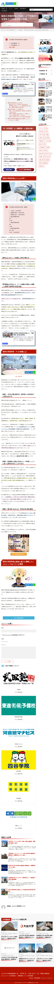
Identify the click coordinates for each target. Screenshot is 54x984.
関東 (40, 163)
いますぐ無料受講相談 (25, 169)
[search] (52, 10)
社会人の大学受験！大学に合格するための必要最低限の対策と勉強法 (49, 93)
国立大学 (41, 144)
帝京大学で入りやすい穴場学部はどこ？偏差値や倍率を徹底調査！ (9, 937)
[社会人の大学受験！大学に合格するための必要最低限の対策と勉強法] (42, 93)
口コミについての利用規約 (10, 635)
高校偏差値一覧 (43, 70)
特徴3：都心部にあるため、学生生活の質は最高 (19, 116)
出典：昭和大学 (18, 376)
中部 (46, 131)
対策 (40, 150)
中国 (46, 128)
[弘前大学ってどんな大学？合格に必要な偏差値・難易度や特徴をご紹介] (4, 844)
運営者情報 (37, 978)
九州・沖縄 (41, 134)
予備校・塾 (4, 8)
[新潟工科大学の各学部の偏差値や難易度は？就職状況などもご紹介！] (4, 868)
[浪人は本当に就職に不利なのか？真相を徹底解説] (42, 117)
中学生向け (41, 131)
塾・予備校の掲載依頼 (44, 973)
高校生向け (41, 166)
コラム (10, 8)
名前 (2, 627)
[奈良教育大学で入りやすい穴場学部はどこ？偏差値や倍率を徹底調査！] (4, 880)
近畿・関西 (41, 159)
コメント (3, 644)
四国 (49, 141)
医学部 (16, 8)
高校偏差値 (23, 8)
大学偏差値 (4, 10)
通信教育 (47, 159)
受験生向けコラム (43, 141)
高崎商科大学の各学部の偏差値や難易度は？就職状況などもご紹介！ (44, 936)
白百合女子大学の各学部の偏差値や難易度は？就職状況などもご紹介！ (9, 958)
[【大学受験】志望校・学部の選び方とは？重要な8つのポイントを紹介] (42, 85)
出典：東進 (12, 47)
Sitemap (31, 978)
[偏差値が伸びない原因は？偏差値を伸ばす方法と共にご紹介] (42, 102)
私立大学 (48, 156)
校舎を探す (9, 169)
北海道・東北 (42, 137)
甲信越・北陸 (42, 156)
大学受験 (47, 147)
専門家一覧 (23, 973)
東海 (46, 153)
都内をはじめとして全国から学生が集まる (18, 104)
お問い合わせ (31, 973)
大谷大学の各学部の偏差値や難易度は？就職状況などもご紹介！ (27, 936)
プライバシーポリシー (47, 978)
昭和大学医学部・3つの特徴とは (15, 109)
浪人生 (50, 153)
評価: (2, 638)
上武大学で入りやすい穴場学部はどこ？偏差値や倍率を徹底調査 (44, 959)
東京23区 (41, 153)
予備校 (47, 134)
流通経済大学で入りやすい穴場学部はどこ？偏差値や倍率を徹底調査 (27, 959)
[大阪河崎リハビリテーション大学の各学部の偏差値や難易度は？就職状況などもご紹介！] (4, 856)
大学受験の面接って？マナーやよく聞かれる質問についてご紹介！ (49, 109)
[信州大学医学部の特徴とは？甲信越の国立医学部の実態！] (4, 892)
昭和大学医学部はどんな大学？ (15, 102)
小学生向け (45, 150)
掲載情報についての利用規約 (25, 975)
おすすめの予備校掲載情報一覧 (9, 973)
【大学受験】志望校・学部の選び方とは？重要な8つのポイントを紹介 (49, 85)
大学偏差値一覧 (43, 74)
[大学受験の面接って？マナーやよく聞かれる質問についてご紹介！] (42, 109)
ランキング (41, 128)
